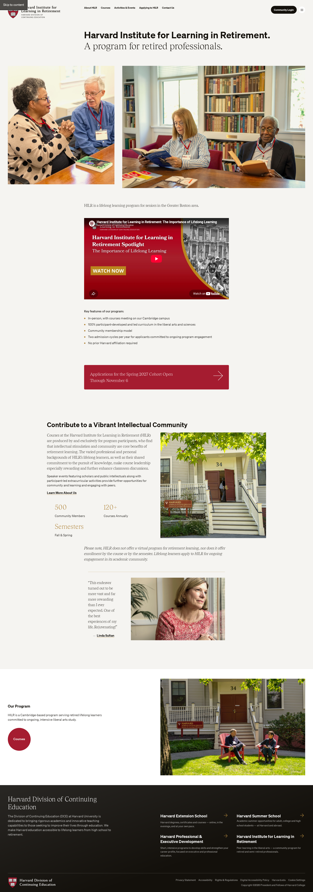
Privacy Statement (186, 880)
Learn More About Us (62, 493)
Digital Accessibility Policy (254, 880)
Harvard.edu (279, 880)
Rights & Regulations (226, 880)
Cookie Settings (296, 880)
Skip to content (13, 5)
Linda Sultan (105, 635)
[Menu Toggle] (302, 10)
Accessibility (205, 880)
